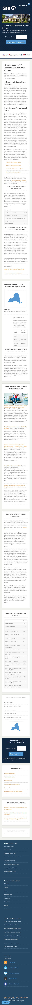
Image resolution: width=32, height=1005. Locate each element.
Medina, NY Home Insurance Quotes (13, 172)
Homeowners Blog (8, 780)
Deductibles (6, 883)
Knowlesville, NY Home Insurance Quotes (14, 168)
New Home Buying (8, 894)
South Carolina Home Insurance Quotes (12, 932)
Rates (9, 997)
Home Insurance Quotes (9, 777)
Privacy (21, 997)
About (17, 997)
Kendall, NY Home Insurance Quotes (13, 165)
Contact (26, 997)
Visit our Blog (12, 962)
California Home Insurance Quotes (11, 943)
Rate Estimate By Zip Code (10, 871)
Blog (13, 997)
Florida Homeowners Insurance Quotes (12, 921)
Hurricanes (6, 905)
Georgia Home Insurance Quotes (11, 924)
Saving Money (7, 901)
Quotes (5, 997)
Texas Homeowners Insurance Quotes (12, 935)
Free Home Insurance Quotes (10, 946)
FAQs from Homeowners (9, 773)
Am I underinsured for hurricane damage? (13, 273)
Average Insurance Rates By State (11, 864)
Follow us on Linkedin (14, 973)
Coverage (6, 887)
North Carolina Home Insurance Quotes (12, 928)
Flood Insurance (7, 909)
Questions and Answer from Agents (12, 784)
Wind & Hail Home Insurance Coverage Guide (14, 269)
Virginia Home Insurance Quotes (11, 939)
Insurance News (7, 787)
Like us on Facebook (14, 984)
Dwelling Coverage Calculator (10, 867)
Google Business (13, 978)
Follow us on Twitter (13, 967)
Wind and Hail (7, 898)
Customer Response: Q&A (9, 860)
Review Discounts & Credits (10, 853)
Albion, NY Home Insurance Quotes (13, 162)
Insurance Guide (7, 849)
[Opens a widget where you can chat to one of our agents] (5, 1002)
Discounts (6, 891)
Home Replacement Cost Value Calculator (13, 791)
